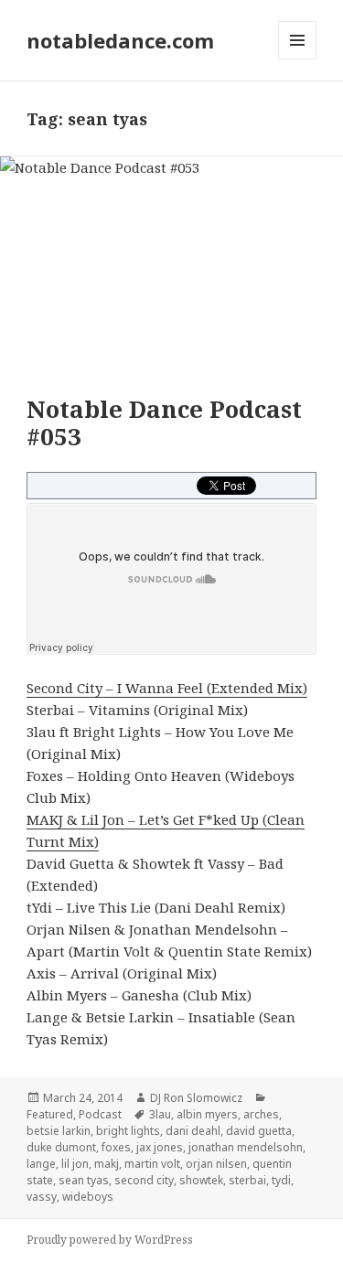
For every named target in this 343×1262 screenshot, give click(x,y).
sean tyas (84, 1180)
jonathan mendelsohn (245, 1147)
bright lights (128, 1131)
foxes (116, 1147)
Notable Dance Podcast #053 (164, 422)
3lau (160, 1114)
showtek (201, 1180)
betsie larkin (59, 1131)
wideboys (87, 1196)
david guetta (259, 1131)
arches (261, 1114)
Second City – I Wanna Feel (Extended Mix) (167, 688)
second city (144, 1180)
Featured (50, 1114)
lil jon (75, 1163)
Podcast (100, 1114)
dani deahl (193, 1131)
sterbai (247, 1180)
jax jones (159, 1147)
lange (41, 1163)
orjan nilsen (216, 1163)
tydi (281, 1180)
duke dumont (61, 1147)
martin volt (152, 1163)
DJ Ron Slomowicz (196, 1098)
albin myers (207, 1114)
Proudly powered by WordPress (110, 1239)
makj (106, 1163)
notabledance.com (120, 40)
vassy (42, 1196)
